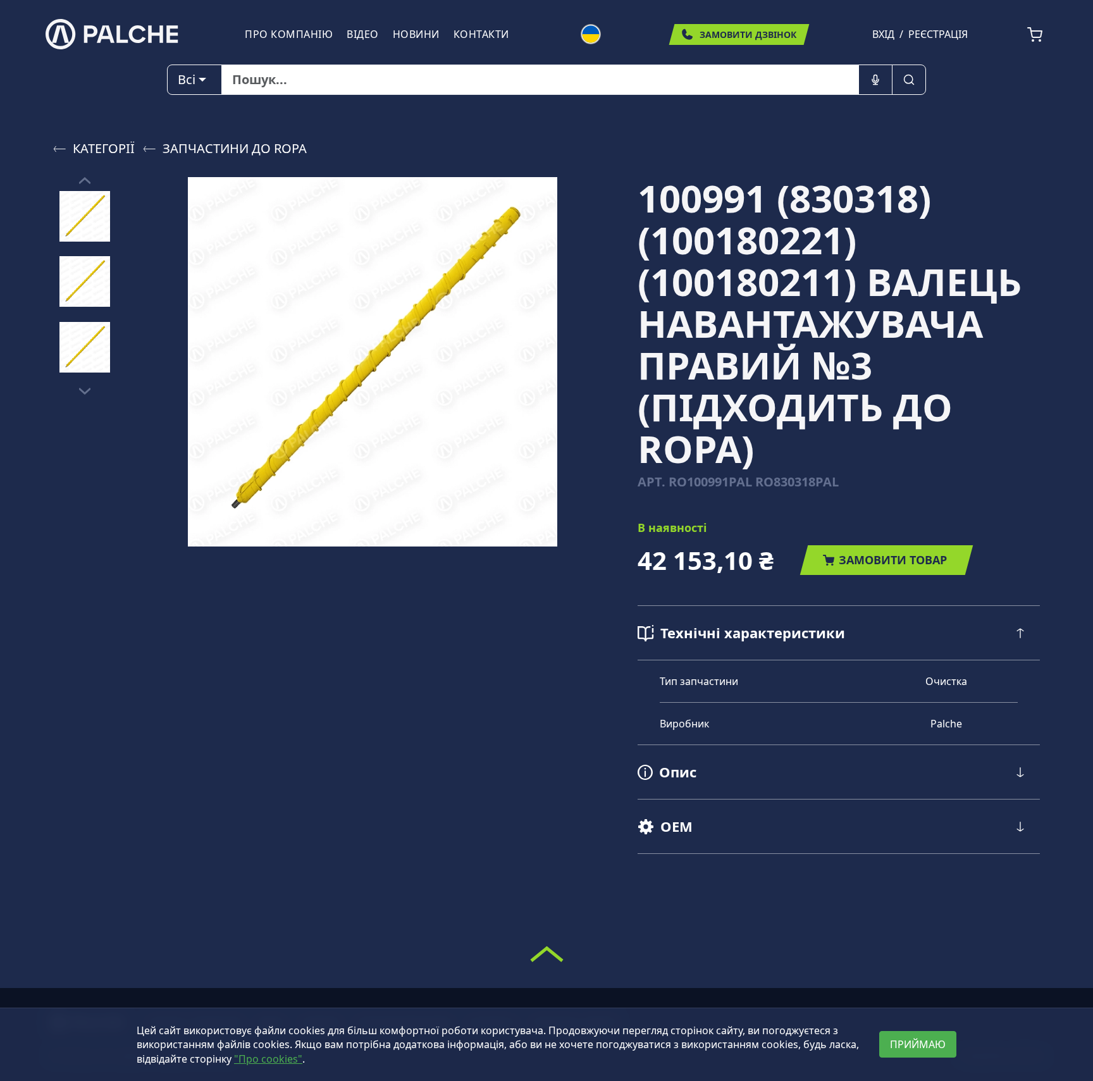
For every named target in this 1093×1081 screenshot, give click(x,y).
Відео (363, 34)
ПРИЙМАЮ (918, 1044)
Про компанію (289, 34)
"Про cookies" (268, 1059)
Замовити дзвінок (748, 34)
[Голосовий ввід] (875, 80)
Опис (677, 771)
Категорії (104, 148)
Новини (416, 34)
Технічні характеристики (752, 632)
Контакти (481, 34)
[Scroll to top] (547, 954)
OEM (676, 826)
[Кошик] (1035, 35)
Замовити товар (893, 559)
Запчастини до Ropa (235, 148)
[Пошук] (909, 80)
